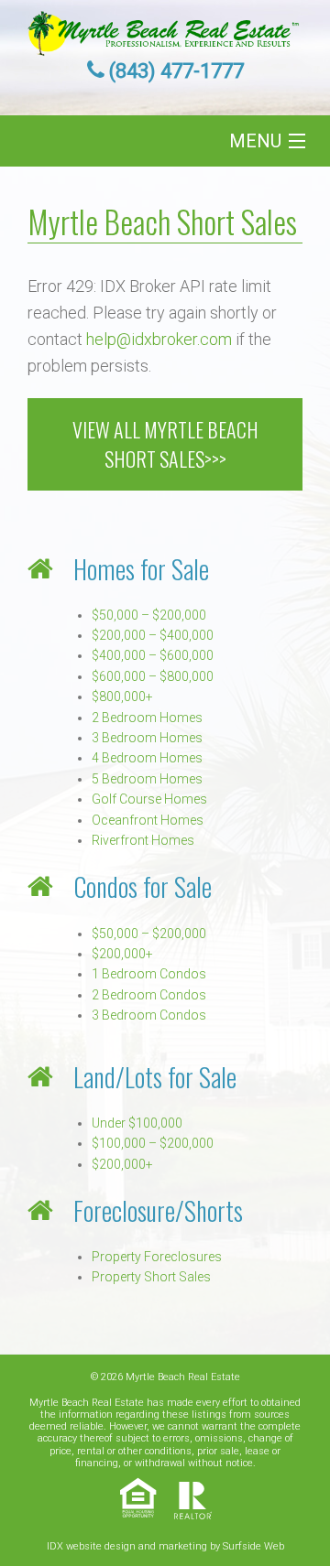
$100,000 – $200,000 (153, 1143)
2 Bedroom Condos (149, 995)
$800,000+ (122, 696)
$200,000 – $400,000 (153, 635)
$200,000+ (122, 953)
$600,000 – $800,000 (153, 676)
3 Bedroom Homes (147, 737)
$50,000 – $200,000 (149, 615)
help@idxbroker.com (159, 339)
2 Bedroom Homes (147, 717)
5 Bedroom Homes (147, 779)
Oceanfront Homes (148, 820)
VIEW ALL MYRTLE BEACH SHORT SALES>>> (165, 444)
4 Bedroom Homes (147, 758)
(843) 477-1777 (176, 70)
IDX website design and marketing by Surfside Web (165, 1546)
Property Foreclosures (157, 1256)
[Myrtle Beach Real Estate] (165, 28)
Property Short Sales (151, 1276)
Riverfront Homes (143, 840)
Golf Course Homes (149, 799)
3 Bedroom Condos (149, 1015)
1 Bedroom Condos (149, 974)
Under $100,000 (137, 1123)
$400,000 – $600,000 (153, 655)
